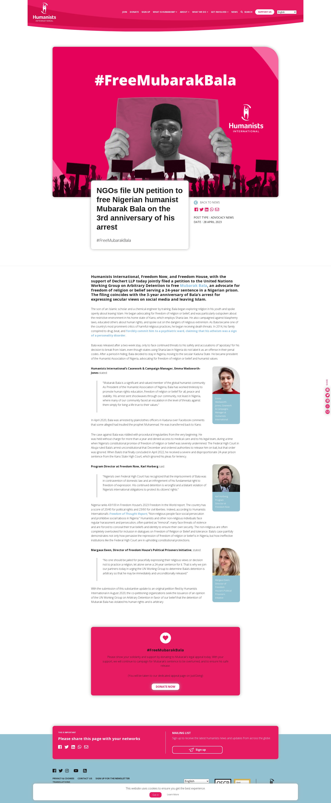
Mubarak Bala (193, 285)
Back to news (209, 202)
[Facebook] (54, 770)
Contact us (85, 778)
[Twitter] (61, 770)
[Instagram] (67, 770)
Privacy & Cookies (63, 778)
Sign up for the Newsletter (113, 778)
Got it (155, 794)
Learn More (173, 794)
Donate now (165, 687)
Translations (61, 782)
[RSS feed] (85, 770)
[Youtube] (76, 770)
